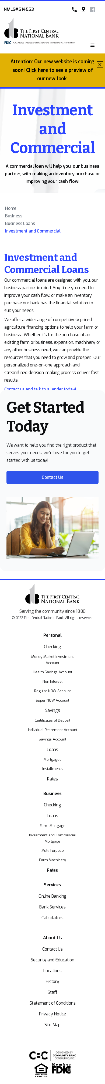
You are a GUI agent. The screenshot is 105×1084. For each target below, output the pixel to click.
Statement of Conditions (53, 1003)
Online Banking (52, 896)
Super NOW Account (52, 700)
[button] (93, 45)
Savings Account (52, 739)
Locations (52, 971)
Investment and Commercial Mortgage (52, 838)
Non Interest (52, 681)
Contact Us (52, 949)
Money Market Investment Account (52, 659)
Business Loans (20, 223)
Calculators (52, 918)
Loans (52, 749)
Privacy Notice (52, 1014)
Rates (52, 779)
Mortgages (52, 759)
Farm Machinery (52, 860)
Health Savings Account (52, 672)
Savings (52, 710)
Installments (52, 768)
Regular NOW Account (52, 691)
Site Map (52, 1025)
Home (10, 208)
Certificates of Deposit (52, 720)
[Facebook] (92, 9)
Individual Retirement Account (52, 730)
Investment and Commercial (33, 231)
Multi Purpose (52, 850)
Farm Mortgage (52, 825)
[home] (31, 35)
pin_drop (83, 9)
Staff (52, 992)
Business (13, 216)
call (74, 9)
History (52, 981)
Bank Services (52, 907)
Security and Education (52, 960)
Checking (52, 646)
